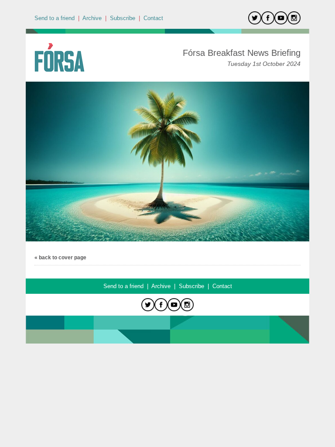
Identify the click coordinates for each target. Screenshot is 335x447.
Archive (92, 18)
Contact (153, 18)
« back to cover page (60, 257)
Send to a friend (54, 18)
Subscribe (122, 18)
